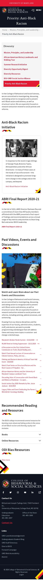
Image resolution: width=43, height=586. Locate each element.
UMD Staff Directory (9, 543)
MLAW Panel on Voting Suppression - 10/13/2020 (19, 344)
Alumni (4, 557)
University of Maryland (21, 3)
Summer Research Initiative (15, 64)
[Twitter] (10, 492)
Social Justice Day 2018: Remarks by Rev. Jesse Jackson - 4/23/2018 (18, 384)
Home (4, 30)
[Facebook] (3, 492)
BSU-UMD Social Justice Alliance (17, 78)
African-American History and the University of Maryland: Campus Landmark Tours (18, 372)
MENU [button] (38, 10)
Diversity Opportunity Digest (16, 69)
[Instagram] (17, 492)
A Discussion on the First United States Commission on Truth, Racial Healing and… (17, 348)
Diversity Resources (12, 74)
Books (5, 434)
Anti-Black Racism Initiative (17, 186)
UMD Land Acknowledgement (13, 536)
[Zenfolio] (39, 492)
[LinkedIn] (32, 492)
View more (6, 460)
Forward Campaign (9, 550)
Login (21, 574)
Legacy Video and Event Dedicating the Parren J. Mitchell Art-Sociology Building (19, 390)
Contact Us (7, 522)
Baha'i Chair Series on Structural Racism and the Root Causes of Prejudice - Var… (19, 366)
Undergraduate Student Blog (13, 539)
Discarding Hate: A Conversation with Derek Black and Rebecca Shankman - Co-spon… (19, 378)
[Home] (21, 483)
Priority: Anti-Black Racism (16, 83)
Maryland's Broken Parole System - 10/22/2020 (18, 340)
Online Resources (10, 440)
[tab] (21, 434)
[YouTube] (25, 492)
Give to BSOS (7, 546)
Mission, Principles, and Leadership (24, 30)
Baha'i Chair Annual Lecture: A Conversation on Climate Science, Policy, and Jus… (18, 354)
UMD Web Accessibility (10, 553)
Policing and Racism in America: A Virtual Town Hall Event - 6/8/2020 (19, 360)
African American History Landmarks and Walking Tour (21, 58)
